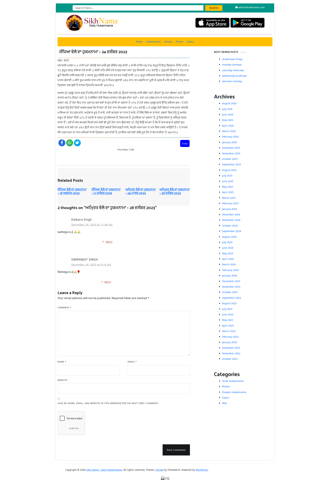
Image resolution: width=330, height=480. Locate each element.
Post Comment (176, 450)
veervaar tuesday (232, 81)
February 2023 (230, 336)
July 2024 (227, 242)
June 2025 (227, 181)
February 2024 (230, 270)
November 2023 (231, 286)
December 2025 (231, 147)
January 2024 (229, 275)
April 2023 (228, 325)
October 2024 (230, 225)
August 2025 (229, 170)
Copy (185, 143)
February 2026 (230, 136)
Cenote (159, 469)
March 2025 (229, 197)
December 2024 (231, 214)
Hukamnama (153, 41)
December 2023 (231, 281)
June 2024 (227, 247)
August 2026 (229, 103)
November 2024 (231, 220)
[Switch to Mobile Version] (165, 478)
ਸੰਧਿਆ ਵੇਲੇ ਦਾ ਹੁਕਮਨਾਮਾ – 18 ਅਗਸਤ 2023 (72, 191)
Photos (179, 41)
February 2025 (230, 203)
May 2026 (227, 120)
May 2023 (227, 320)
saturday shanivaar (233, 70)
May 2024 (227, 253)
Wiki (224, 403)
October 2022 (230, 358)
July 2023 (227, 309)
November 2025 (231, 153)
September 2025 (231, 164)
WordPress (202, 469)
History (168, 41)
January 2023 (229, 342)
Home (139, 41)
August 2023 (229, 303)
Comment (65, 307)
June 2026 (227, 114)
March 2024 (229, 264)
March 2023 (229, 331)
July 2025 (227, 175)
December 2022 (231, 347)
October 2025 (230, 159)
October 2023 (230, 292)
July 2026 (227, 109)
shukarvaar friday (232, 59)
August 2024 (229, 236)
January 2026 (229, 142)
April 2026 (228, 125)
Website (63, 380)
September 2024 (231, 231)
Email (132, 361)
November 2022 (231, 353)
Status (190, 41)
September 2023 (231, 297)
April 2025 (228, 192)
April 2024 (228, 258)
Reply (109, 241)
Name (62, 361)
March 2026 (229, 131)
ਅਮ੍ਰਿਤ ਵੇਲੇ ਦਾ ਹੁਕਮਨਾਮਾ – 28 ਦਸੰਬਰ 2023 (175, 191)
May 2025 (227, 186)
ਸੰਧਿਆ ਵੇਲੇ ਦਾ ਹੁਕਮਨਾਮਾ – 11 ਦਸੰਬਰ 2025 (106, 191)
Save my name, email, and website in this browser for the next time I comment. (108, 403)
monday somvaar (232, 64)
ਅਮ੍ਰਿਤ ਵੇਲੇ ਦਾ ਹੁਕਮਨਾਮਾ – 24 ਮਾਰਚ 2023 (140, 191)
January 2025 (229, 209)
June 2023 (227, 314)
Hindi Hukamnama (233, 381)
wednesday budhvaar (234, 75)
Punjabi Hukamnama (234, 392)
